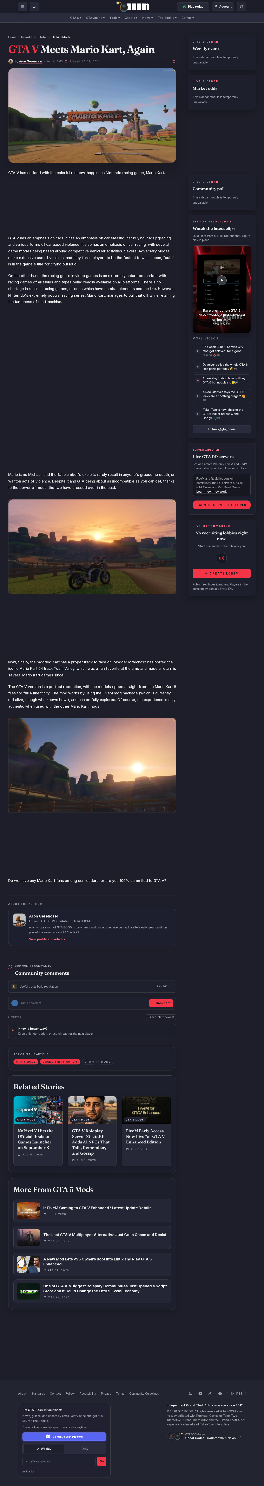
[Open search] (34, 6)
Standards (38, 1393)
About (22, 1393)
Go (102, 1461)
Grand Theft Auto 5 (34, 37)
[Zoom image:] (92, 115)
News (147, 17)
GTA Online (95, 17)
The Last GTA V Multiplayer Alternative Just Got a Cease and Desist (104, 1235)
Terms (120, 1393)
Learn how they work (211, 491)
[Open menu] (22, 6)
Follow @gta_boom (222, 429)
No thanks (28, 1471)
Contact (55, 1393)
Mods (105, 1061)
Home (12, 37)
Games (188, 17)
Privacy (106, 1393)
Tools (115, 17)
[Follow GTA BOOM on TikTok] (210, 1393)
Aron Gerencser (30, 61)
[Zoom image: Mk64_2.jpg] (92, 546)
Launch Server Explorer (221, 505)
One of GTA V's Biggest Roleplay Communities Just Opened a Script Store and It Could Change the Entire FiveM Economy (105, 1288)
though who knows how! (46, 700)
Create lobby (224, 573)
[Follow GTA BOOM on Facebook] (220, 1393)
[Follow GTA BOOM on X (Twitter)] (190, 1393)
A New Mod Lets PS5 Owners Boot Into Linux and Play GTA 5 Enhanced (97, 1261)
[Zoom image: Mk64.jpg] (92, 765)
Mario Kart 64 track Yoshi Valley (46, 668)
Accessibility (88, 1393)
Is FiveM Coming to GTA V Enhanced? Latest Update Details (97, 1208)
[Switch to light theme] (241, 6)
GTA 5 (89, 1061)
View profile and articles (47, 939)
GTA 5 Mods (61, 37)
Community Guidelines (144, 1393)
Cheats (131, 17)
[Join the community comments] (174, 61)
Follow (70, 1393)
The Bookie (167, 17)
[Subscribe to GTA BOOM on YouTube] (200, 1393)
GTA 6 (75, 17)
